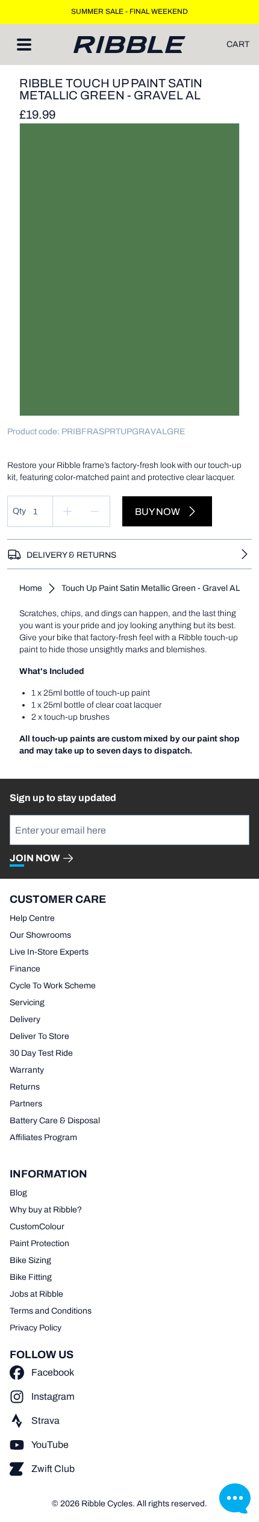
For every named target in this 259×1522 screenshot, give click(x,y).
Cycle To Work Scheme (53, 985)
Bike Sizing (30, 1260)
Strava (45, 1420)
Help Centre (32, 918)
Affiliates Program (43, 1137)
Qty (19, 511)
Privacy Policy (35, 1327)
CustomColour (37, 1226)
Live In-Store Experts (49, 951)
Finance (25, 968)
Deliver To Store (39, 1036)
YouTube (50, 1444)
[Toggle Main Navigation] (24, 44)
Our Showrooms (40, 935)
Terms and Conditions (51, 1310)
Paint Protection (39, 1243)
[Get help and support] (235, 1498)
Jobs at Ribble (36, 1294)
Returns (25, 1086)
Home (30, 588)
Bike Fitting (31, 1277)
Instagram (53, 1396)
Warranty (27, 1069)
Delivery (25, 1019)
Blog (18, 1192)
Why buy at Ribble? (46, 1209)
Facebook (52, 1372)
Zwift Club (53, 1469)
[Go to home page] (129, 44)
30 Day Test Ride (41, 1053)
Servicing (27, 1002)
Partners (26, 1103)
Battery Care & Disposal (55, 1120)
